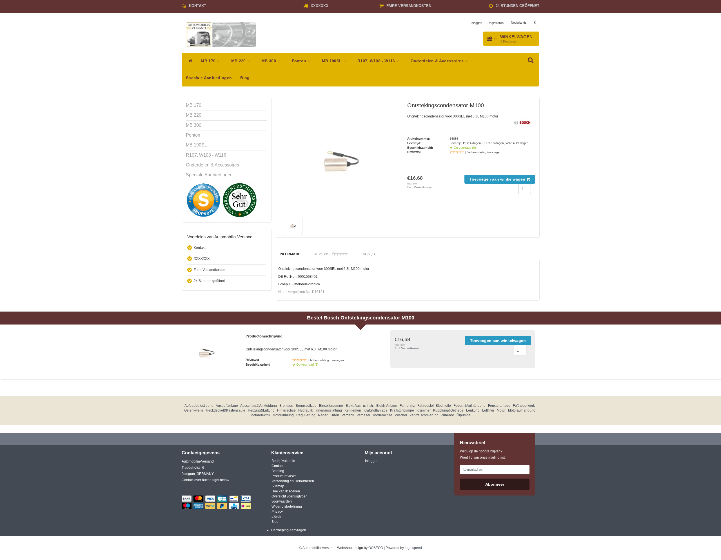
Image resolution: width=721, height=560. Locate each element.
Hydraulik (305, 410)
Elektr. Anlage (386, 406)
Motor (501, 410)
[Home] (189, 61)
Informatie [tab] (290, 254)
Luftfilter (488, 410)
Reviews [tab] (321, 254)
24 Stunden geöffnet (517, 6)
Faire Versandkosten (408, 6)
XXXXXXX (319, 6)
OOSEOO (375, 548)
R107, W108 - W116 (376, 61)
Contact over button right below (205, 480)
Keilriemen (352, 410)
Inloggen (476, 23)
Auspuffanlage (227, 406)
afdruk (276, 517)
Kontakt (197, 6)
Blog (245, 78)
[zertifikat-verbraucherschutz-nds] (239, 200)
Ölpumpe (464, 415)
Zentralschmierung (424, 415)
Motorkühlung (283, 415)
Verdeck (348, 415)
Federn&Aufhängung (469, 406)
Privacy (277, 512)
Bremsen (286, 406)
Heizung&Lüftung (261, 410)
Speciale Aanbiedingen (209, 78)
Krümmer (424, 410)
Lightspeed (413, 548)
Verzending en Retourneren (293, 481)
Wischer (401, 415)
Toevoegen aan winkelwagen (497, 179)
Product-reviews (284, 476)
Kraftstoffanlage (376, 410)
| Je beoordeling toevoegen (483, 152)
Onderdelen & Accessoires (438, 61)
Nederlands (519, 22)
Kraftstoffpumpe (402, 410)
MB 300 (269, 61)
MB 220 (239, 61)
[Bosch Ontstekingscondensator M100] (340, 158)
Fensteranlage (499, 406)
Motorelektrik (260, 415)
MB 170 (209, 61)
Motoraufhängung (521, 410)
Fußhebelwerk (524, 406)
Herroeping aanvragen (288, 530)
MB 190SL (332, 61)
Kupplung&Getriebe (448, 410)
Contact (277, 466)
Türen (334, 415)
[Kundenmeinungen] (204, 200)
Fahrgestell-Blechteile (434, 406)
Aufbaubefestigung (198, 406)
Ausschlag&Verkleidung (258, 406)
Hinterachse (286, 410)
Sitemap (278, 486)
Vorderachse (382, 415)
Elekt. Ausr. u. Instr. (360, 406)
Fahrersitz (407, 406)
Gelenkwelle (193, 410)
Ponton (300, 61)
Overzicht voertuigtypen (290, 496)
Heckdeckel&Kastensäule (225, 410)
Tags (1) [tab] (368, 254)
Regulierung (305, 415)
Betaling (278, 471)
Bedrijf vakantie (283, 461)
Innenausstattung (328, 410)
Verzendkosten (422, 187)
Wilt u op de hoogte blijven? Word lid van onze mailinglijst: (483, 454)
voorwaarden (282, 501)
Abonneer (494, 484)
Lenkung (473, 410)
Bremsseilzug (306, 406)
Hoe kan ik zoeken (286, 491)
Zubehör (447, 415)
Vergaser (363, 415)
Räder (323, 415)
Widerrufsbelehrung (287, 506)
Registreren (496, 23)
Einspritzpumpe (331, 406)
